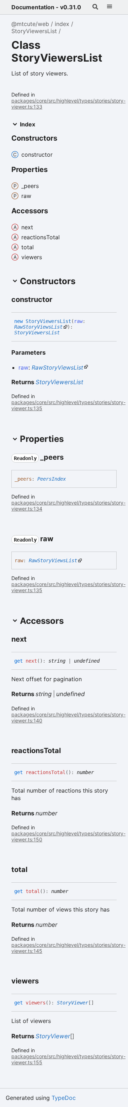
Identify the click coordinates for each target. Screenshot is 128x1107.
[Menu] (109, 7)
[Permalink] (58, 299)
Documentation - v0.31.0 (46, 7)
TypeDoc (64, 1097)
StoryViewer (72, 1003)
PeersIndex (51, 479)
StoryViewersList (34, 31)
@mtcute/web (30, 23)
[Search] (95, 7)
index (62, 23)
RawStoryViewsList (38, 327)
